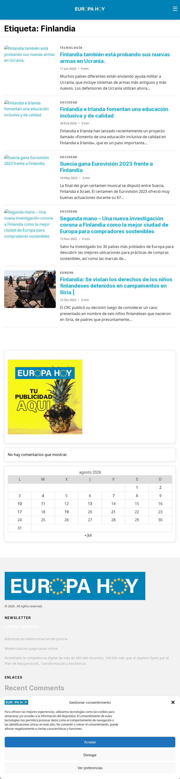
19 (66, 511)
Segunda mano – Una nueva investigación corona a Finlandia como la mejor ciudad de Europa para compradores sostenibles (114, 224)
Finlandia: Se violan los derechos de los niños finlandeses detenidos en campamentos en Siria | (116, 285)
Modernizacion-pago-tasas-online (31, 648)
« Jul (88, 535)
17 (20, 511)
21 (113, 511)
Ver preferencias (90, 768)
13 (90, 503)
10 (20, 503)
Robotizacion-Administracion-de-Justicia (36, 639)
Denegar (90, 755)
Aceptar (90, 742)
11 (43, 503)
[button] (173, 702)
